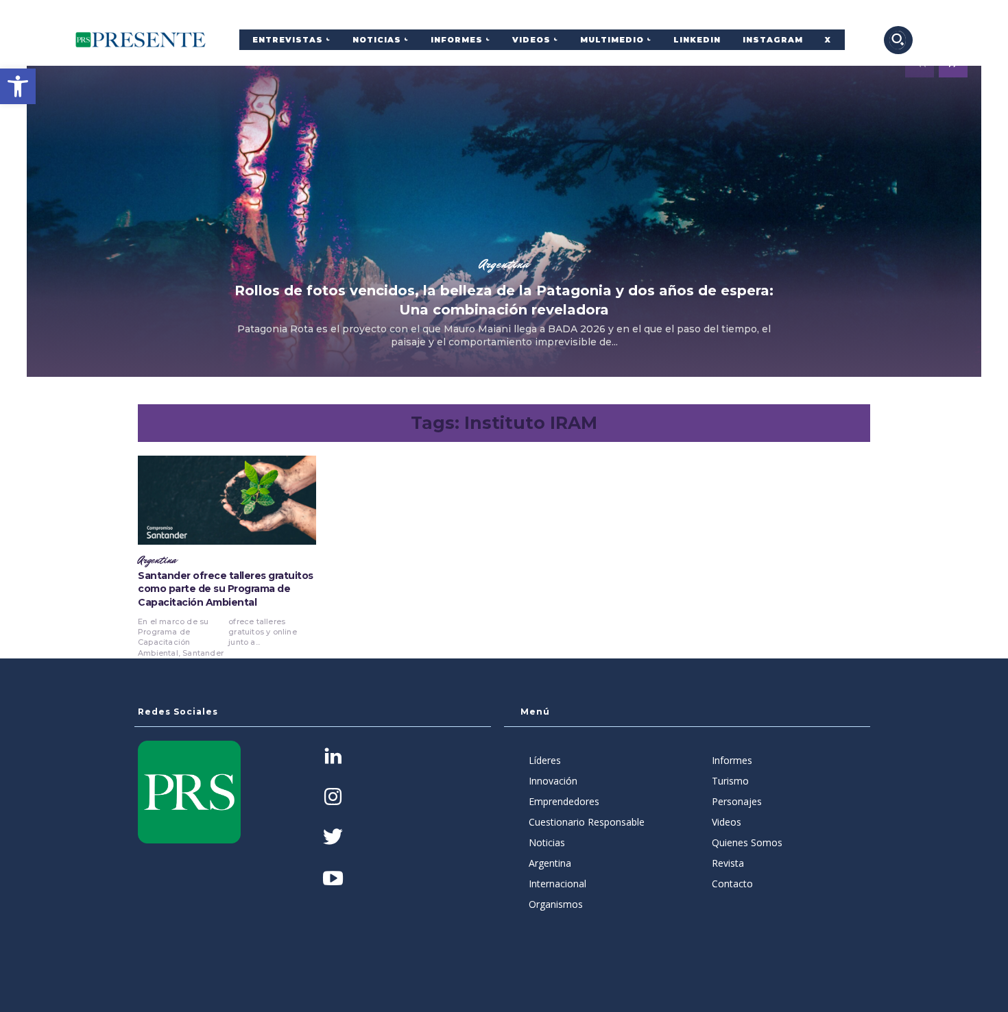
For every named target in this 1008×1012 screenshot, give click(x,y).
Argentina (504, 264)
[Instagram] (333, 798)
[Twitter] (333, 838)
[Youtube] (333, 879)
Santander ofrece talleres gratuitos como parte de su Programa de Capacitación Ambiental (225, 588)
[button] (18, 86)
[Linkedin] (333, 757)
